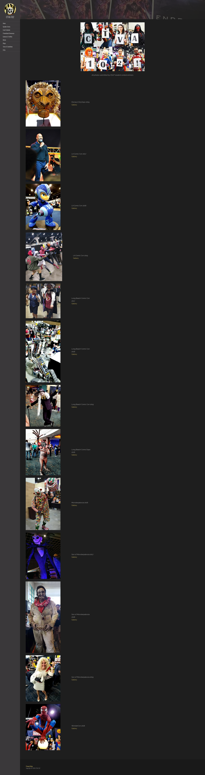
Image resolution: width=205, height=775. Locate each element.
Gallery (74, 105)
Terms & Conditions (8, 46)
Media (4, 40)
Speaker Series (6, 26)
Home (4, 23)
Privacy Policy (29, 766)
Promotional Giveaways (8, 33)
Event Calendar (6, 30)
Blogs (4, 43)
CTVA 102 (10, 17)
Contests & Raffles (7, 36)
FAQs (4, 50)
